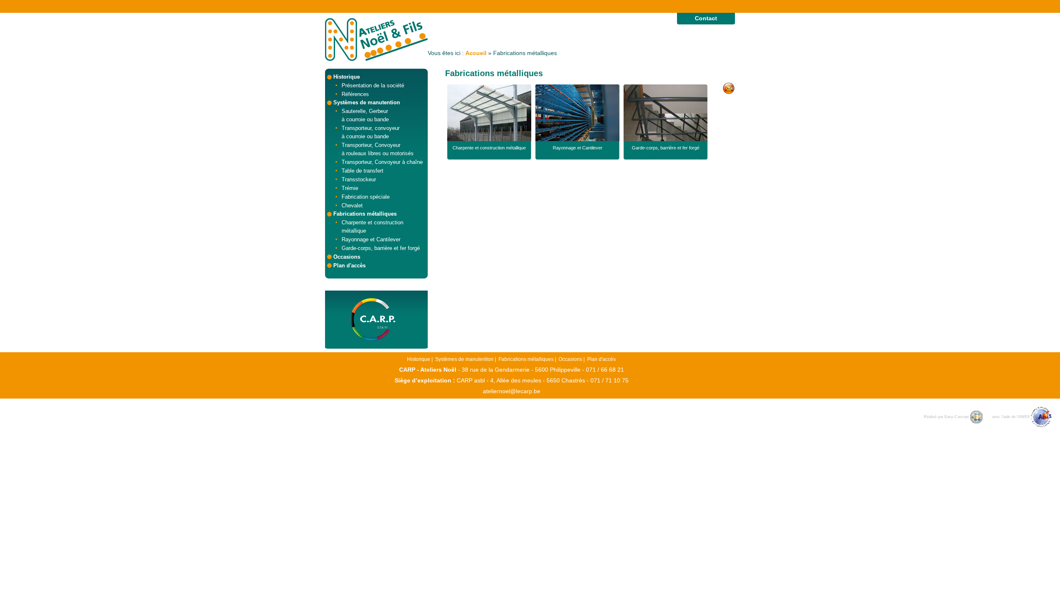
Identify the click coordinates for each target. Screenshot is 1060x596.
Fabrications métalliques (365, 214)
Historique (346, 77)
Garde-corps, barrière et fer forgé (381, 248)
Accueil (476, 53)
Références (355, 94)
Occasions (346, 257)
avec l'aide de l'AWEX (1011, 417)
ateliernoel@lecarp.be (511, 391)
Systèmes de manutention (366, 102)
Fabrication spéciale (366, 197)
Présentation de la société (373, 85)
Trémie (350, 188)
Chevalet (352, 205)
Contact (706, 18)
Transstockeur (359, 179)
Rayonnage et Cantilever (371, 239)
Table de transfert (362, 171)
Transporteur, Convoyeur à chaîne (382, 162)
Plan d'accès (349, 265)
